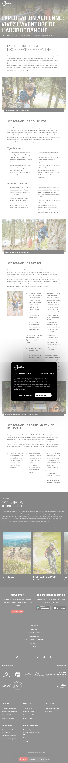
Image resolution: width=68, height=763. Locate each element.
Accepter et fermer (42, 395)
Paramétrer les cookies (25, 395)
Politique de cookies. (19, 389)
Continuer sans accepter (46, 373)
